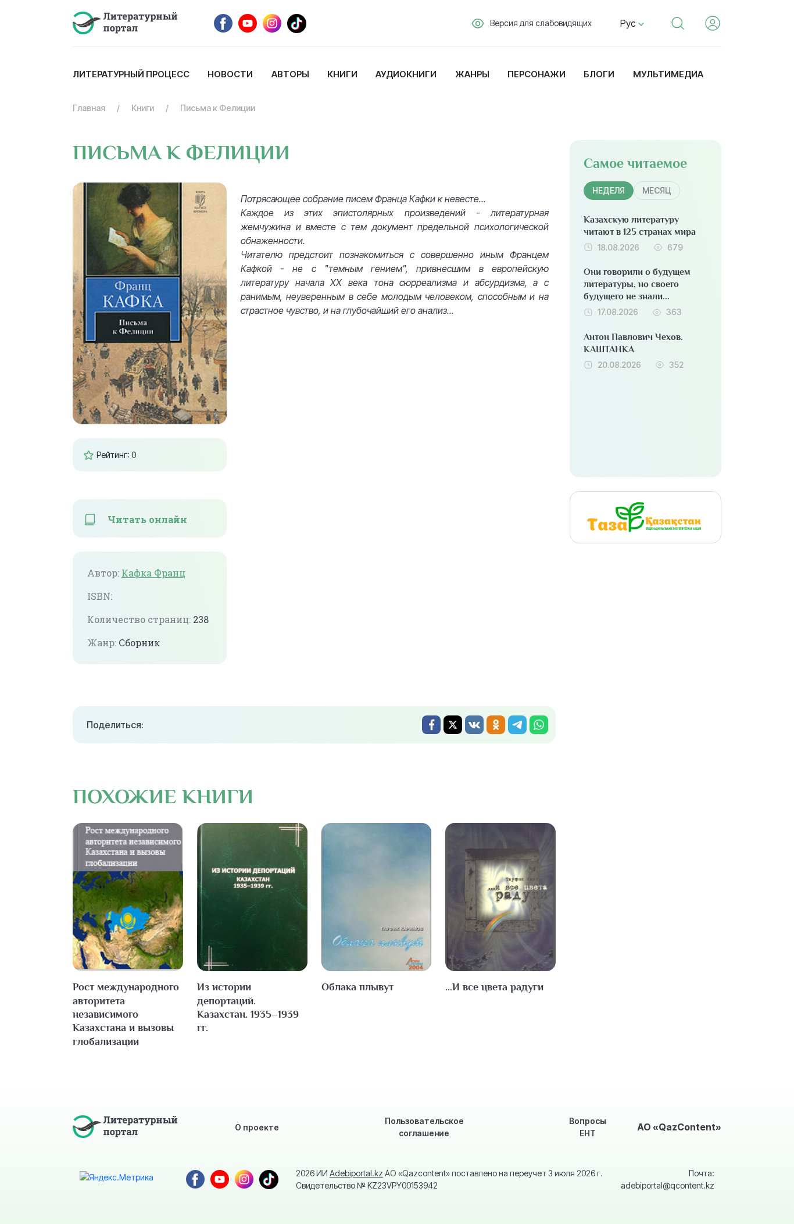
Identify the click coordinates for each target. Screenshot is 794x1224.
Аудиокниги (406, 74)
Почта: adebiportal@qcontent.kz (667, 1179)
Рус (629, 23)
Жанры (472, 74)
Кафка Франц (153, 573)
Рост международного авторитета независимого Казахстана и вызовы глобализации (126, 1014)
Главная (89, 108)
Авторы (290, 74)
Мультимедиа (668, 74)
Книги (342, 74)
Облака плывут (357, 987)
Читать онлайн (147, 519)
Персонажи (536, 74)
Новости (230, 74)
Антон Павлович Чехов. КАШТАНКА (633, 343)
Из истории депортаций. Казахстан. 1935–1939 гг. (248, 1007)
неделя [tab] (608, 190)
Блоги (599, 74)
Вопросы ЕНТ (587, 1127)
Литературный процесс (131, 74)
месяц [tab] (656, 190)
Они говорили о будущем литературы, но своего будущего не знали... (637, 284)
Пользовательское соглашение (424, 1127)
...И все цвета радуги (494, 987)
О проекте (257, 1127)
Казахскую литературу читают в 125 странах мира (640, 225)
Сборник (139, 642)
